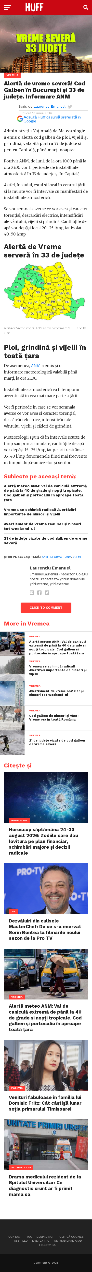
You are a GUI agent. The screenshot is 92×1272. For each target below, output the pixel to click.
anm (45, 557)
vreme (77, 557)
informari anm (60, 557)
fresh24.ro (47, 1245)
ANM (36, 365)
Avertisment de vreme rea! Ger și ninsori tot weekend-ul (42, 526)
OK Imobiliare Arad (68, 1240)
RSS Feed (21, 1240)
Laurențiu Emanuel (50, 106)
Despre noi (45, 1236)
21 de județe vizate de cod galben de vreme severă (45, 540)
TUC (29, 1236)
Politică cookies (71, 1236)
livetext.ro (41, 1240)
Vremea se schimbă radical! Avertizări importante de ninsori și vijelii (40, 512)
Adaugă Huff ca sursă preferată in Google (52, 119)
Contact (15, 1236)
